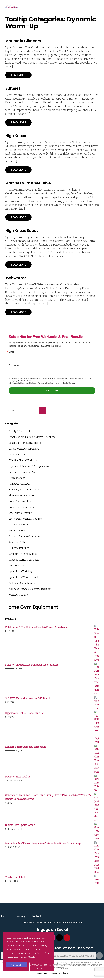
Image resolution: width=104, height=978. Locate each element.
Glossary (19, 916)
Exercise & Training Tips (22, 472)
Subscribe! (52, 390)
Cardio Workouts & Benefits (24, 448)
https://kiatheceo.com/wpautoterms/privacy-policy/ (40, 967)
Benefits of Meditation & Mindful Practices (32, 437)
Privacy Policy (42, 973)
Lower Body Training (20, 512)
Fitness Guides (17, 477)
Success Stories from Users (24, 559)
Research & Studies (19, 542)
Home (4, 916)
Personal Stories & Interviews (25, 536)
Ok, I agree (16, 965)
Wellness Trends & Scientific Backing (30, 588)
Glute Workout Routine (21, 495)
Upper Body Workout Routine (25, 577)
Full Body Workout (19, 483)
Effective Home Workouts (23, 460)
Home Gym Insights (20, 501)
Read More (18, 75)
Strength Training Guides (23, 553)
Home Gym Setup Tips (21, 507)
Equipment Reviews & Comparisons (29, 466)
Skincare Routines (19, 548)
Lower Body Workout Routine (25, 518)
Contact (36, 916)
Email (11, 352)
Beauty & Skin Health (20, 431)
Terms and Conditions (58, 973)
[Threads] (59, 937)
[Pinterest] (67, 937)
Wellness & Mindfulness (22, 583)
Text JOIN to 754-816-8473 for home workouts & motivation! (52, 922)
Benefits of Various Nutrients (25, 442)
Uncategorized (17, 565)
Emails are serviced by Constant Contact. (61, 383)
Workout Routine (18, 594)
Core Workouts (17, 454)
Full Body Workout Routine (24, 489)
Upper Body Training (20, 571)
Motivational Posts (19, 524)
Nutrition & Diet (17, 530)
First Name (14, 365)
